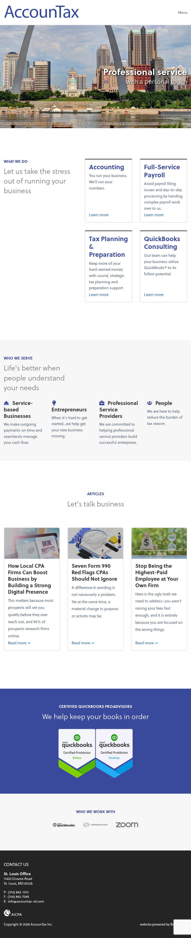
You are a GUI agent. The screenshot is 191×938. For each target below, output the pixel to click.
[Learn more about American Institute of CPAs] (13, 913)
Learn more (108, 214)
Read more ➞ (31, 643)
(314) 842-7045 (18, 896)
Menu (182, 12)
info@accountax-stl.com (26, 901)
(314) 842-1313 (18, 892)
